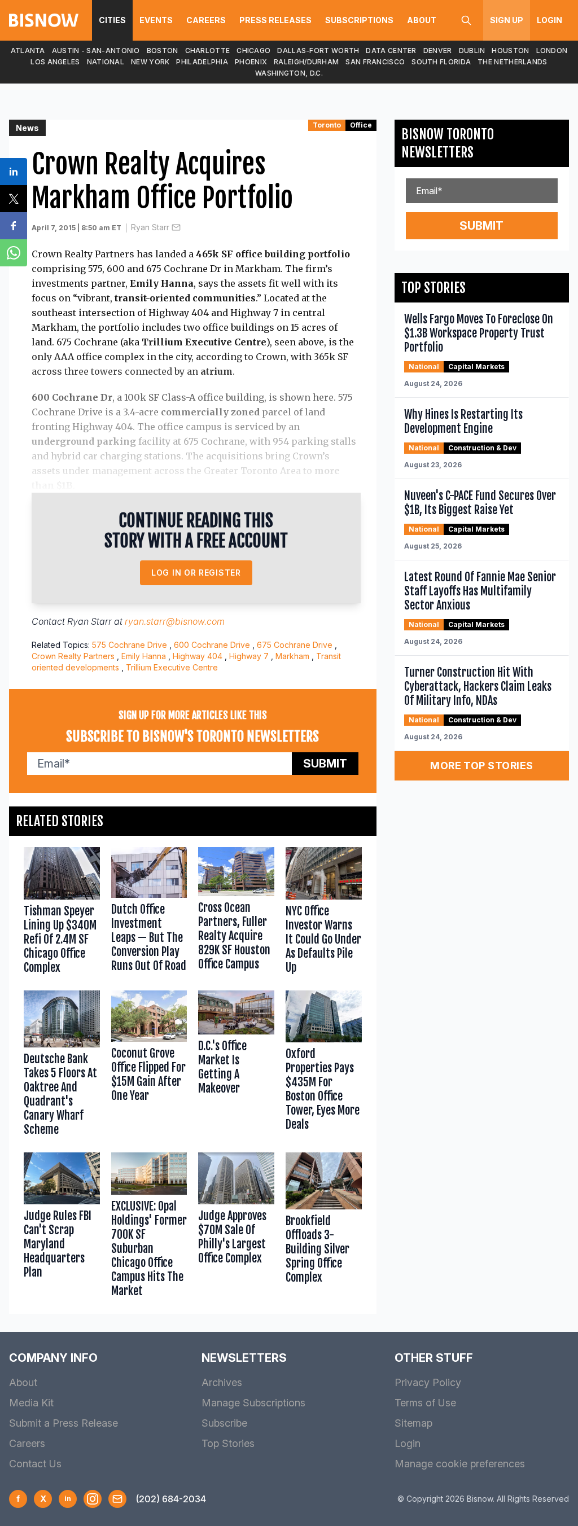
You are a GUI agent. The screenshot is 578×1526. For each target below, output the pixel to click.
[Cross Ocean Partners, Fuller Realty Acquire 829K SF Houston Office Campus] (236, 913)
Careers (206, 20)
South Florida (441, 62)
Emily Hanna (143, 656)
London (552, 50)
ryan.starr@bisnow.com (175, 621)
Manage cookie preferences (460, 1464)
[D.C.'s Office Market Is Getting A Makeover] (236, 1066)
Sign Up (506, 20)
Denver (437, 50)
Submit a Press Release (63, 1423)
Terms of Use (425, 1403)
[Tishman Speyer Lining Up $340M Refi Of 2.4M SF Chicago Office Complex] (62, 913)
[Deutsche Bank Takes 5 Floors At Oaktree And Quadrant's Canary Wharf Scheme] (62, 1066)
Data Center (391, 50)
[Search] (466, 20)
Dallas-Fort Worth (318, 50)
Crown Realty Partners (73, 656)
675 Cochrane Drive (294, 645)
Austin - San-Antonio (96, 50)
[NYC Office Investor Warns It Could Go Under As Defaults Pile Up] (323, 913)
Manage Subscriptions (253, 1403)
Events (156, 20)
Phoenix (251, 62)
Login (549, 20)
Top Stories (228, 1443)
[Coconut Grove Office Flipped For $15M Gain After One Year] (149, 1066)
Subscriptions (359, 20)
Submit (325, 763)
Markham (292, 656)
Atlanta (28, 50)
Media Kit (31, 1403)
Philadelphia (202, 62)
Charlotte (207, 50)
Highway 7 (249, 656)
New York (150, 62)
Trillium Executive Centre (172, 667)
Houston (510, 50)
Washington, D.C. (289, 73)
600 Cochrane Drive (212, 645)
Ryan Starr (150, 227)
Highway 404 (197, 656)
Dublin (472, 50)
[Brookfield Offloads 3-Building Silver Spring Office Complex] (323, 1227)
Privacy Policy (428, 1382)
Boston (162, 50)
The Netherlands (513, 62)
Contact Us (35, 1464)
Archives (222, 1382)
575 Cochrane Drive (129, 645)
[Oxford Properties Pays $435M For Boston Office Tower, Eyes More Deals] (323, 1066)
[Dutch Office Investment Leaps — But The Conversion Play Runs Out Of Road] (149, 913)
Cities (112, 20)
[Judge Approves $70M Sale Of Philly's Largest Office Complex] (236, 1227)
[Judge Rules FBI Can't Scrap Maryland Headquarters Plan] (62, 1227)
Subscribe (224, 1423)
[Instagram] (93, 1499)
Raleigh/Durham (306, 62)
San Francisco (375, 62)
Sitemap (413, 1423)
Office (361, 125)
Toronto (327, 125)
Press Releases (275, 20)
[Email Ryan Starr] (176, 227)
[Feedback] (117, 1499)
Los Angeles (55, 62)
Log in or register (196, 572)
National (105, 62)
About (421, 20)
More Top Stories (481, 765)
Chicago (253, 50)
